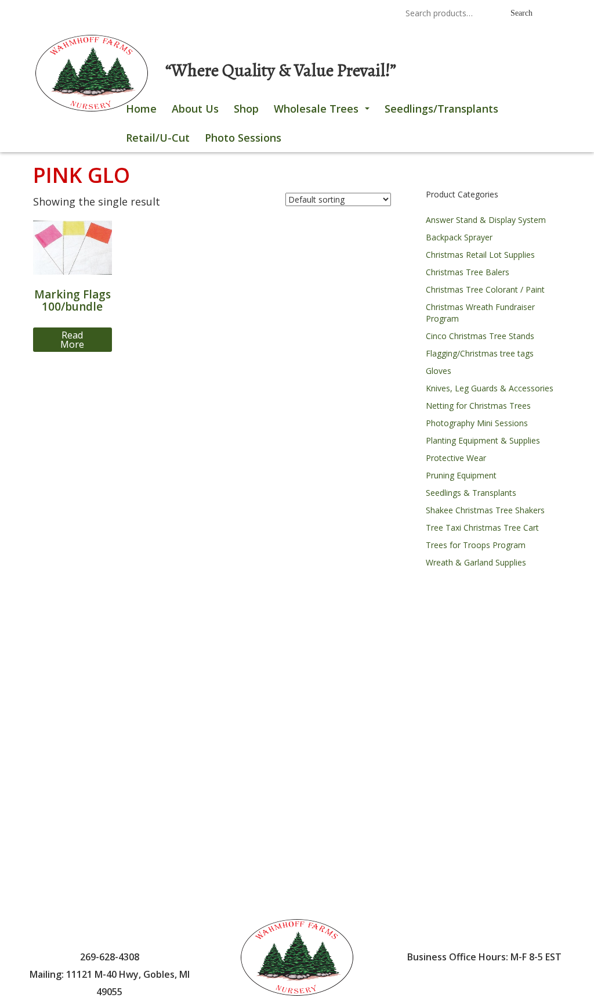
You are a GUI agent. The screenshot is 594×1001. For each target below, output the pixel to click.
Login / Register (135, 14)
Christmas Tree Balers (467, 272)
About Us (195, 109)
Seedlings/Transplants (441, 109)
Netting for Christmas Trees (478, 405)
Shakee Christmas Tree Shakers (485, 510)
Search (521, 13)
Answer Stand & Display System (486, 219)
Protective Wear (456, 457)
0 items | (68, 14)
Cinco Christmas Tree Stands (480, 335)
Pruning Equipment (461, 475)
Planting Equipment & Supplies (483, 440)
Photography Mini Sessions (477, 423)
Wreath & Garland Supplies (476, 562)
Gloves (438, 370)
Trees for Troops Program (476, 544)
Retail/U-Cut (158, 138)
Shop (246, 109)
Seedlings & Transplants (471, 492)
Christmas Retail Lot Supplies (480, 254)
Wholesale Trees (324, 112)
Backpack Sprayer (459, 237)
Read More (72, 340)
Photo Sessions (243, 138)
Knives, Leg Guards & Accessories (489, 388)
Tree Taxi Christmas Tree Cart (482, 527)
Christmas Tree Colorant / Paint (485, 289)
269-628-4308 (281, 14)
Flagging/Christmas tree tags (480, 353)
